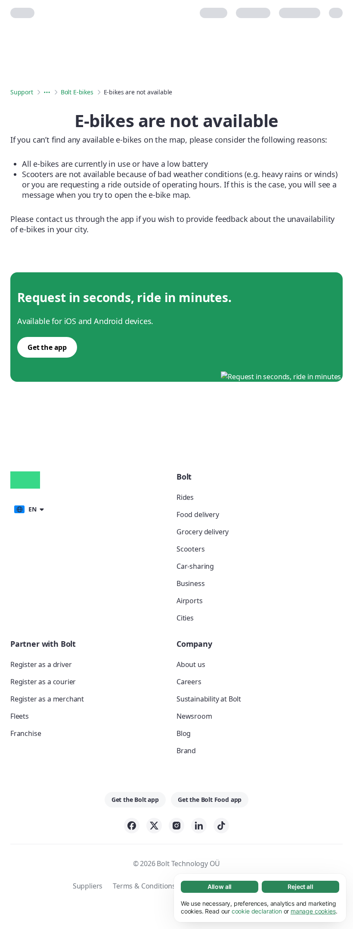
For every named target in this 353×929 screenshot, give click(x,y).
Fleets (19, 716)
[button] (28, 508)
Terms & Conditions (144, 886)
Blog (183, 733)
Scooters (190, 549)
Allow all (219, 886)
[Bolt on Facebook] (131, 825)
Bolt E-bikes (77, 92)
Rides (185, 497)
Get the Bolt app (135, 799)
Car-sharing (195, 566)
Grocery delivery (202, 531)
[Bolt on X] (154, 825)
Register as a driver (40, 664)
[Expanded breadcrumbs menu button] (46, 92)
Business (190, 583)
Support (21, 92)
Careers (188, 681)
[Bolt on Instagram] (176, 825)
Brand (186, 750)
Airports (189, 600)
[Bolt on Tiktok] (221, 825)
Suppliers (87, 886)
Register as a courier (43, 681)
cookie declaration (257, 911)
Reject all (300, 886)
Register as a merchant (47, 699)
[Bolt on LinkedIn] (199, 825)
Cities (185, 618)
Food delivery (197, 514)
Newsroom (194, 716)
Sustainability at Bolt (208, 699)
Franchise (25, 733)
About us (190, 664)
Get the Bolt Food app (210, 799)
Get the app (47, 347)
